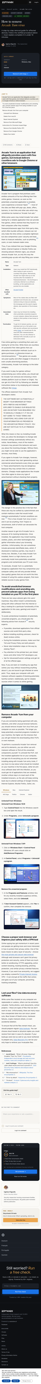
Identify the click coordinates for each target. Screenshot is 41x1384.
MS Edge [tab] (6, 794)
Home (3, 9)
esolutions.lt (13, 1321)
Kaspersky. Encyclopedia (26, 1077)
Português (5, 1250)
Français (5, 1245)
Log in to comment (20, 1130)
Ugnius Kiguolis (11, 44)
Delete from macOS (10, 116)
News (3, 1341)
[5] (27, 620)
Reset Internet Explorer (11, 119)
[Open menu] (30, 2)
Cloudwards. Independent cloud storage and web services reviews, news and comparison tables (19, 1058)
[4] (6, 518)
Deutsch (4, 1241)
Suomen (4, 1255)
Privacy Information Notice (9, 1355)
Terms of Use (6, 1352)
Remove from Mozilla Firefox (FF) (14, 128)
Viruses (4, 1332)
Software (4, 1335)
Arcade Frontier (18, 290)
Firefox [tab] (14, 794)
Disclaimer (5, 1358)
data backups (24, 1028)
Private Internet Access (28, 974)
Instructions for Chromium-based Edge (14, 125)
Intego (19, 330)
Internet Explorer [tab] (24, 790)
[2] (37, 238)
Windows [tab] (6, 790)
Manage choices (27, 1381)
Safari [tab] (30, 794)
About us (4, 1349)
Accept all (6, 1381)
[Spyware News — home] (7, 2)
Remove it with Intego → (20, 74)
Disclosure (5, 1361)
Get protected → (20, 1171)
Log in (36, 2)
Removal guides (12, 9)
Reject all (15, 1381)
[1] (29, 203)
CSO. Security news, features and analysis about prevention (20, 1068)
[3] (17, 355)
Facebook (4, 1324)
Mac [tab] (14, 790)
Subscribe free (20, 1220)
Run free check (20, 1292)
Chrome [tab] (22, 794)
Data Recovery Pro (21, 1040)
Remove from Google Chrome (13, 131)
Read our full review (20, 1176)
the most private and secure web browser (18, 955)
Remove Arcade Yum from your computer (15, 110)
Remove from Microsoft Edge (13, 122)
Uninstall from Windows (11, 113)
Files (3, 1338)
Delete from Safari (9, 134)
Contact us (5, 1364)
